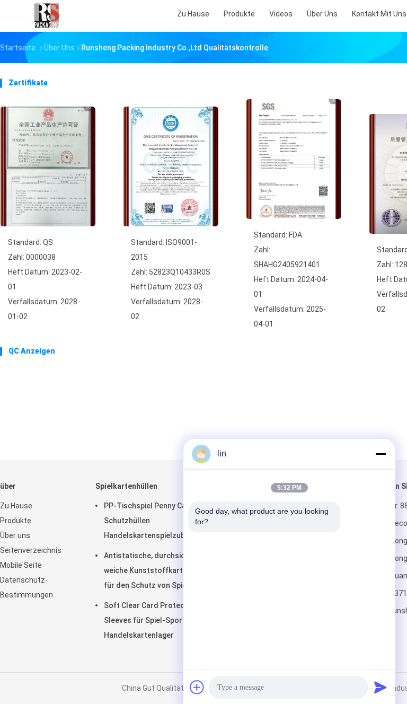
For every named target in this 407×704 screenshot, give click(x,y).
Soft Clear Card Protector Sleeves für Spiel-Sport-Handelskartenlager (150, 620)
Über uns (15, 535)
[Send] (380, 687)
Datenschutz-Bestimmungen (26, 587)
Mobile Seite (21, 565)
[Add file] (197, 687)
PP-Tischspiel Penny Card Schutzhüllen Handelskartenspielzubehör (152, 520)
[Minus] (380, 453)
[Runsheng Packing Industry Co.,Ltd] (46, 16)
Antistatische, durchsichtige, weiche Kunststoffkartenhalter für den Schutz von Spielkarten (158, 570)
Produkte (15, 520)
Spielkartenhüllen (126, 486)
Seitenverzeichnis (30, 550)
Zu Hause (16, 505)
